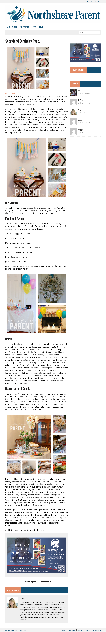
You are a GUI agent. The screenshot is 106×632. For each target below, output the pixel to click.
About (64, 630)
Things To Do (24, 27)
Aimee (15, 94)
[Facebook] (88, 1)
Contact (80, 630)
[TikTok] (99, 1)
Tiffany (80, 100)
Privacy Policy (97, 630)
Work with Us (71, 630)
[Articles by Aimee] (73, 114)
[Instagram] (91, 1)
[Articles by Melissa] (73, 133)
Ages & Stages (12, 27)
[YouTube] (95, 1)
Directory (87, 630)
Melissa (80, 129)
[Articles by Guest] (73, 123)
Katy (79, 90)
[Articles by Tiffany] (73, 104)
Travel (41, 27)
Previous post (30, 582)
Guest (80, 120)
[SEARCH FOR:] (89, 32)
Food (34, 27)
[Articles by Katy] (73, 94)
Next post (44, 582)
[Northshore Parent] (53, 14)
